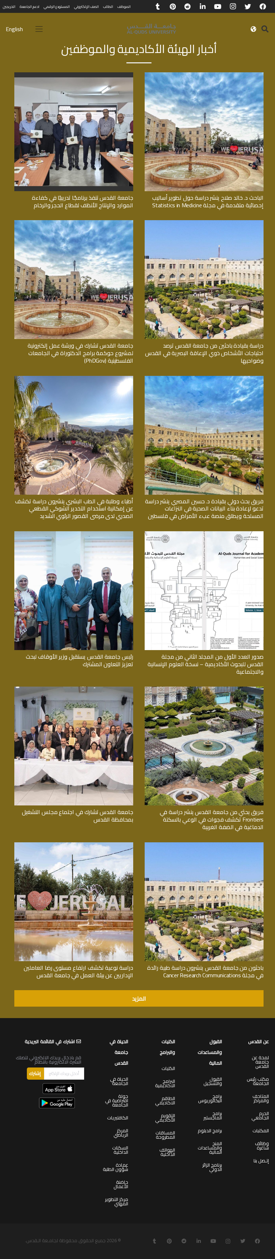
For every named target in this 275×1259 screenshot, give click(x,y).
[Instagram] (232, 6)
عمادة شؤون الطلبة (115, 1167)
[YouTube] (217, 6)
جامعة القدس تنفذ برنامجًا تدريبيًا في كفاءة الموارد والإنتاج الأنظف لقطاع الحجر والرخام (82, 201)
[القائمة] (39, 29)
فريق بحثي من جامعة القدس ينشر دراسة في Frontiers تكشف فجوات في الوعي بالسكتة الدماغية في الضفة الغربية (212, 819)
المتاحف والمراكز (260, 1098)
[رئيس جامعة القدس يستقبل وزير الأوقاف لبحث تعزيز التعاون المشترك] (73, 533)
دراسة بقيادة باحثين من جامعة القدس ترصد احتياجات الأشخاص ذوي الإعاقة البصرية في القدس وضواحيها (204, 353)
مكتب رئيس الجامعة (258, 1081)
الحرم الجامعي (260, 1115)
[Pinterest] (172, 6)
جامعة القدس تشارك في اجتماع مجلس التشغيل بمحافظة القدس (77, 816)
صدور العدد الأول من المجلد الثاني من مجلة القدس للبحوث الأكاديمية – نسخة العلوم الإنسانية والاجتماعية (206, 664)
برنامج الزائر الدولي (212, 1167)
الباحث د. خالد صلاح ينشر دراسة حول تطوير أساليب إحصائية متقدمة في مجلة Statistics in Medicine (208, 201)
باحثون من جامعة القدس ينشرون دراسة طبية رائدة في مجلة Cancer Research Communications (205, 971)
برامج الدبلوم (210, 1130)
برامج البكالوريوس (210, 1098)
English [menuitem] (14, 29)
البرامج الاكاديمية (165, 1083)
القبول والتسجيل (212, 1081)
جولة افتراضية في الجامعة (116, 1100)
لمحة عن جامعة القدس (260, 1061)
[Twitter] (247, 6)
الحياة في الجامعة (119, 1081)
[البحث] (265, 29)
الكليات (168, 1068)
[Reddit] (187, 6)
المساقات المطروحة (165, 1134)
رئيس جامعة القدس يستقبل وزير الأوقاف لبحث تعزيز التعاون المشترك (79, 660)
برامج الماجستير (212, 1115)
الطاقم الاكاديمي (165, 1100)
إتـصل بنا (261, 1160)
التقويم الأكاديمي (165, 1117)
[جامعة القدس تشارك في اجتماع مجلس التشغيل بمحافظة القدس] (73, 689)
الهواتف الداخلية (167, 1152)
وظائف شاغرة (262, 1145)
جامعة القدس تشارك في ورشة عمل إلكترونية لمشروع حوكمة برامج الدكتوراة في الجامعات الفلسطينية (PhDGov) (80, 353)
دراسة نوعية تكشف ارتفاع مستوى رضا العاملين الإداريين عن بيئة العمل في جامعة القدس (78, 971)
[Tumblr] (157, 6)
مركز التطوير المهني (116, 1201)
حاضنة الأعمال (121, 1184)
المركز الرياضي (121, 1132)
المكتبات (260, 1130)
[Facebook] (262, 6)
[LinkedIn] (202, 6)
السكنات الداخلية (120, 1149)
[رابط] (151, 29)
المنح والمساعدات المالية (210, 1147)
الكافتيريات (117, 1117)
